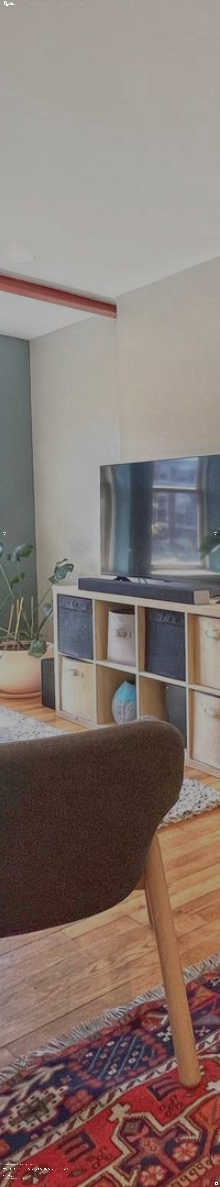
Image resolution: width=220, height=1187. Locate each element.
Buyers (32, 4)
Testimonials (85, 4)
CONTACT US (98, 4)
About (24, 4)
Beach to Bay (51, 4)
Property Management (69, 4)
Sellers (40, 4)
